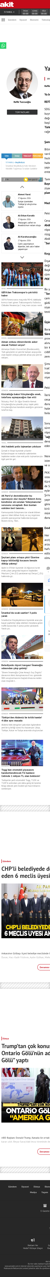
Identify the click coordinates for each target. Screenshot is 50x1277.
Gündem (12, 19)
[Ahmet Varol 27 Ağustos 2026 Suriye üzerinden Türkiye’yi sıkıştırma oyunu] (21, 210)
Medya (33, 1192)
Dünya (5, 1038)
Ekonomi (34, 19)
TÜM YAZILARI (22, 112)
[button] (22, 186)
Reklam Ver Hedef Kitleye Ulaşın (33, 1246)
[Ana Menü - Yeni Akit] (3, 20)
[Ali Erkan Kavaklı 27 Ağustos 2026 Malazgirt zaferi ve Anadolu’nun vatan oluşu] (21, 231)
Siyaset (23, 19)
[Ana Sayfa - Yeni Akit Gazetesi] (7, 4)
